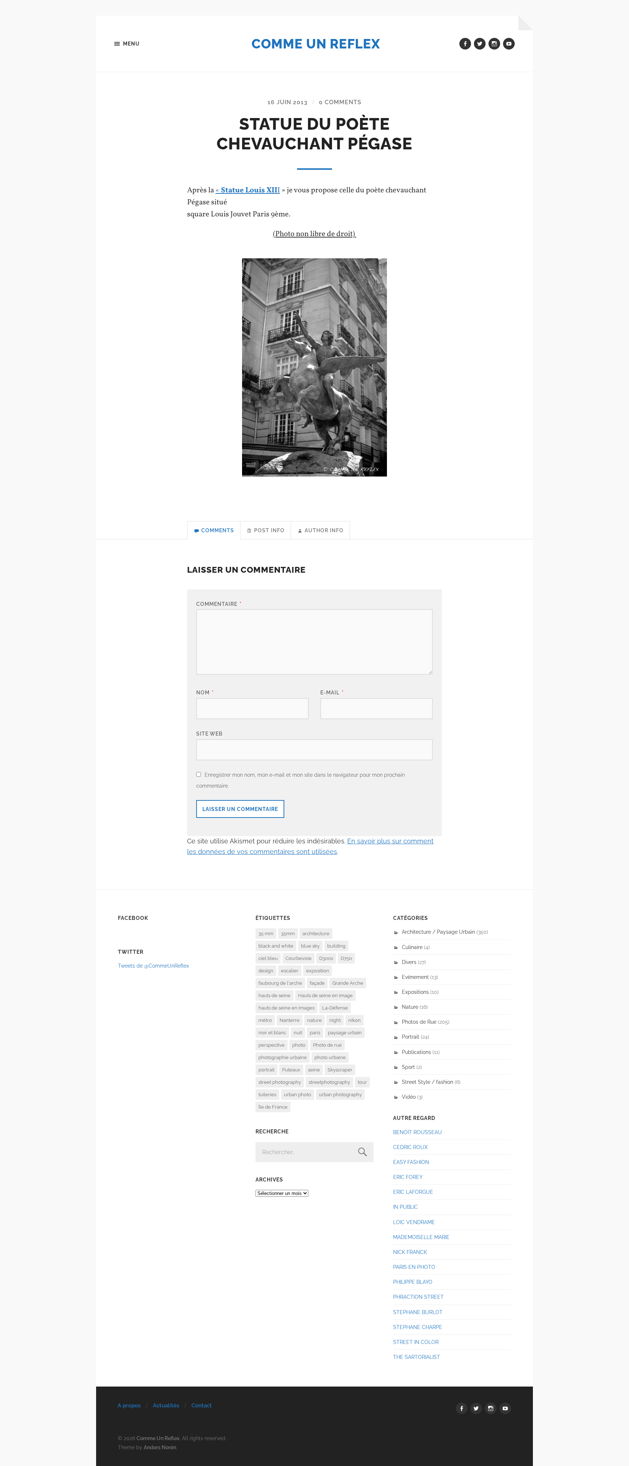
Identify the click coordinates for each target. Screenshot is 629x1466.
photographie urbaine (282, 1057)
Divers (409, 962)
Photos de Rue (419, 1022)
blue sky (310, 946)
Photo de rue (327, 1045)
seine (314, 1070)
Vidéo (409, 1097)
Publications (416, 1052)
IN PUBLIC (405, 1207)
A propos (129, 1405)
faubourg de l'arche (280, 983)
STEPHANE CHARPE (417, 1327)
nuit (298, 1032)
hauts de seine (274, 995)
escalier (289, 970)
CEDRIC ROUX (410, 1147)
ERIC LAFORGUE (413, 1192)
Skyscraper (340, 1070)
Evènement (415, 977)
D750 (346, 958)
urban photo (297, 1094)
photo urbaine (330, 1057)
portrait (266, 1070)
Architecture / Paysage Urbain (438, 932)
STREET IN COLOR (416, 1342)
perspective (271, 1045)
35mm (288, 933)
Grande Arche (347, 983)
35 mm (265, 933)
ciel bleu (268, 958)
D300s (326, 958)
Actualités (166, 1405)
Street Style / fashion (427, 1082)
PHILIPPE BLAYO (412, 1282)
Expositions (415, 992)
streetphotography (329, 1082)
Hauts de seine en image (325, 995)
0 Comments (340, 102)
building (336, 946)
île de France (273, 1107)
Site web (209, 733)
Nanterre (290, 1020)
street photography (279, 1082)
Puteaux (291, 1070)
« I (247, 190)
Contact (201, 1405)
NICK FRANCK (410, 1252)
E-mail (332, 692)
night (335, 1020)
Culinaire (412, 947)
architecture (315, 933)
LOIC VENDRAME (414, 1222)
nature (314, 1020)
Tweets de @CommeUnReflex (153, 966)
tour (362, 1082)
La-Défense (335, 1008)
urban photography (340, 1094)
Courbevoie (298, 958)
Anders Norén (160, 1447)
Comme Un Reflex (316, 43)
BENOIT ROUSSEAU (417, 1132)
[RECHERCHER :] (314, 1152)
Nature (410, 1007)
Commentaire (219, 604)
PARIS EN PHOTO (414, 1267)
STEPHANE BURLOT (418, 1312)
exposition (317, 970)
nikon (354, 1020)
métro (265, 1020)
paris (315, 1032)
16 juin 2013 (288, 102)
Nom (205, 692)
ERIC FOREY (408, 1177)
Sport (408, 1067)
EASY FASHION (411, 1162)
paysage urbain (345, 1032)
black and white (275, 946)
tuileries (267, 1094)
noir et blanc (272, 1032)
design (265, 970)
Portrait (410, 1037)
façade (317, 983)
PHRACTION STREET (418, 1297)
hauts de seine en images (286, 1008)
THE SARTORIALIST (416, 1357)
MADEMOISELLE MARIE (421, 1237)
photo (298, 1045)
